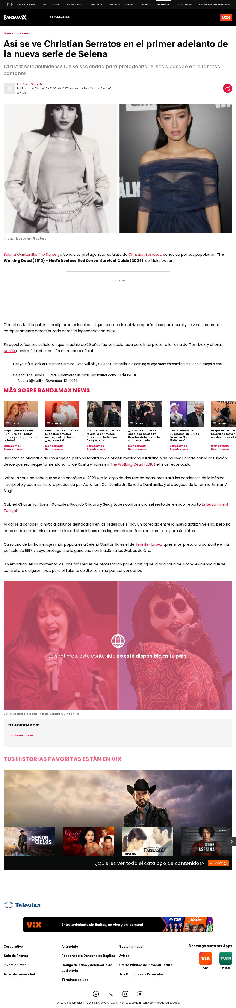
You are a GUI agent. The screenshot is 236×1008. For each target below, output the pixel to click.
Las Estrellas (26, 4)
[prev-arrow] (1, 841)
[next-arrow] (231, 841)
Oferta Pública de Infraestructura (145, 965)
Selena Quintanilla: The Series (30, 254)
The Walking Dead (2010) (133, 464)
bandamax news (17, 33)
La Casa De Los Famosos (214, 4)
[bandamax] (15, 17)
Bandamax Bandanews (13, 447)
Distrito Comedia (121, 4)
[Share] (227, 88)
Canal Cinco (75, 4)
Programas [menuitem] (60, 17)
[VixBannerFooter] (117, 924)
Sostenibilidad (131, 946)
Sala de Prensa (16, 956)
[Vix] (226, 17)
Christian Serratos (144, 254)
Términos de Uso (75, 980)
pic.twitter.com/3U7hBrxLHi (113, 375)
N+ (44, 4)
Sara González (33, 84)
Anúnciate (70, 946)
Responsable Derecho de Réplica (88, 956)
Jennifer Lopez (148, 544)
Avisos (124, 956)
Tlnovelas (185, 4)
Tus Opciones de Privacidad (141, 974)
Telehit (145, 4)
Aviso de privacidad (19, 974)
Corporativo (13, 946)
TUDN (56, 4)
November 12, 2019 (62, 380)
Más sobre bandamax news (47, 390)
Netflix (10, 350)
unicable (96, 4)
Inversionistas (15, 965)
